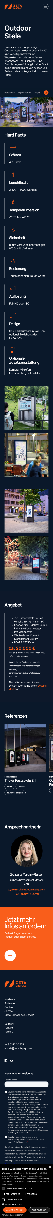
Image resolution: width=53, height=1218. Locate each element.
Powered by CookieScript (12, 1215)
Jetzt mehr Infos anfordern (25, 922)
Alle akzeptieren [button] (14, 1210)
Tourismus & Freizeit (15, 793)
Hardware (10, 999)
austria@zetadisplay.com (18, 1048)
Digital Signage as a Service (19, 1014)
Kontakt (9, 1027)
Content (9, 1007)
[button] (3, 1188)
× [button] (50, 1167)
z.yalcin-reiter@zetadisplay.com (26, 889)
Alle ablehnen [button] (39, 1210)
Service (9, 1010)
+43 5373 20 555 (14, 1044)
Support (9, 1023)
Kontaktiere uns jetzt (46, 92)
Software (10, 1003)
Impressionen (24, 92)
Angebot (38, 92)
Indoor (9, 786)
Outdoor (21, 786)
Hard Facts (10, 92)
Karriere (9, 1031)
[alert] (26, 1191)
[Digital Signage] (14, 6)
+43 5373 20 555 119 (26, 894)
